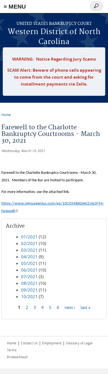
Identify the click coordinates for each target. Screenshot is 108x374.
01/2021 (29, 236)
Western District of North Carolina (54, 37)
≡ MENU (15, 6)
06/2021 (29, 270)
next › (70, 307)
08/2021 (29, 283)
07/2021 (29, 276)
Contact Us (29, 343)
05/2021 (29, 263)
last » (85, 307)
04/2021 (29, 256)
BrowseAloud (17, 357)
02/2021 (29, 243)
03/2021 (29, 250)
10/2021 (29, 296)
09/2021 (29, 290)
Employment (51, 343)
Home (6, 114)
